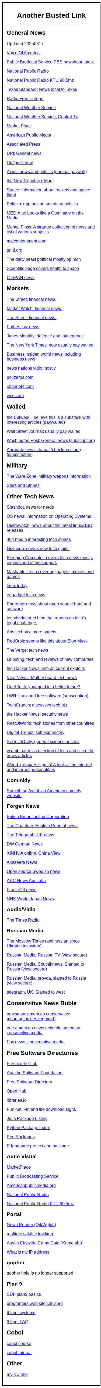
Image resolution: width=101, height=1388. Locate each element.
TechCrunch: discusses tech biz (37, 705)
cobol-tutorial (19, 1352)
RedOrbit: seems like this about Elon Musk (47, 641)
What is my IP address (28, 1252)
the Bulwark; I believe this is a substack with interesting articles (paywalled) (48, 419)
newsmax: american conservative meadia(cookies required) (38, 1016)
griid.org (14, 250)
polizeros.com (20, 377)
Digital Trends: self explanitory (35, 732)
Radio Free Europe (25, 98)
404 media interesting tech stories (39, 539)
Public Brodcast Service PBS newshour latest (50, 62)
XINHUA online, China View (34, 853)
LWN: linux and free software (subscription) (47, 696)
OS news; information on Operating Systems (49, 516)
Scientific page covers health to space (43, 268)
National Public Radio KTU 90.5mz (40, 80)
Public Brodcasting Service (32, 1176)
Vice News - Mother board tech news (42, 677)
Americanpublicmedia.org (31, 1185)
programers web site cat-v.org (35, 1303)
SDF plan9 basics (24, 1294)
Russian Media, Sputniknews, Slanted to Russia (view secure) (45, 966)
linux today (17, 585)
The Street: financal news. (31, 299)
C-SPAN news (20, 277)
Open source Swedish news (33, 871)
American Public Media (29, 135)
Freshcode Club (22, 1063)
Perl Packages (21, 1136)
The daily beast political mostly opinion (44, 259)
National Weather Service (31, 107)
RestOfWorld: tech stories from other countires (50, 723)
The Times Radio (23, 920)
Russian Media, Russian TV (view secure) (47, 955)
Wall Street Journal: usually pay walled (44, 431)
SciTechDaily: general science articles (43, 741)
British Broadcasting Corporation (38, 816)
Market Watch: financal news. (34, 308)
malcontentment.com (26, 241)
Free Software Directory (29, 1082)
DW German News (25, 844)
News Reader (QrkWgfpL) (31, 1224)
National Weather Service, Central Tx (42, 117)
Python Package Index (28, 1127)
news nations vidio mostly (31, 368)
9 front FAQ (17, 1321)
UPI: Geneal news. (25, 153)
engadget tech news (26, 595)
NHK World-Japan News (30, 899)
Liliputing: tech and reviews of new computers (50, 659)
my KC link (17, 1374)
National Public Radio (28, 71)
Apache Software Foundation (34, 1073)
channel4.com (20, 386)
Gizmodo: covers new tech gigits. (38, 548)
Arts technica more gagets (31, 632)
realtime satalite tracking (30, 1234)
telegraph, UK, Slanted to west (36, 992)
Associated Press (23, 144)
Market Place (19, 126)
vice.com (15, 395)
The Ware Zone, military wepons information (49, 476)
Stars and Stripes (23, 485)
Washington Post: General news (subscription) (51, 440)
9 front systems (21, 1312)
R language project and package (38, 1146)
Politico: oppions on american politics (42, 204)
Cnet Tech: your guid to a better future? (43, 686)
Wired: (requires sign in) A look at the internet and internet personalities (49, 767)
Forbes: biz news (23, 326)
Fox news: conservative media (36, 1042)
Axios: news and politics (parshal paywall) (47, 171)
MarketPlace (19, 1167)
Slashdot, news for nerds (30, 507)
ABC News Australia (26, 880)
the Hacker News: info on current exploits (46, 668)
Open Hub (16, 1091)
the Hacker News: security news (37, 714)
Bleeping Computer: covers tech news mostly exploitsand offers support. (50, 560)
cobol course (19, 1343)
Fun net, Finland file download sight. (41, 1109)
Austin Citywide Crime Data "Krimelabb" (45, 1243)
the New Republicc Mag (30, 181)
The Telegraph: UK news (30, 835)
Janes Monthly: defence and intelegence (45, 336)
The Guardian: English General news (42, 825)
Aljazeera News (22, 862)
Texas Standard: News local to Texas (42, 89)
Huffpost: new (20, 162)
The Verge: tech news (27, 650)
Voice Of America (23, 53)
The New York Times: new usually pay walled (50, 345)
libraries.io (17, 1100)
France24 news (21, 889)
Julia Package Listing (27, 1118)
